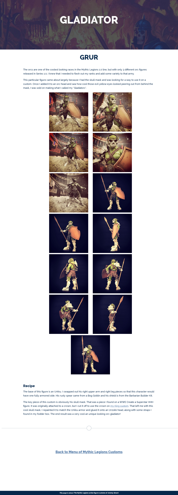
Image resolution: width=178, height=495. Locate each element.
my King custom (119, 406)
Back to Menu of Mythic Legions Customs (89, 452)
